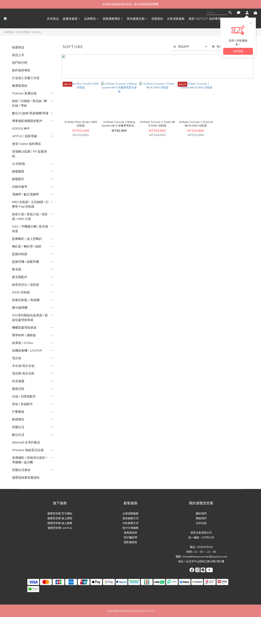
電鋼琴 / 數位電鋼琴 (25, 194)
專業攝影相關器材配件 (27, 121)
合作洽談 (201, 523)
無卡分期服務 (130, 528)
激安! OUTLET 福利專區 (205, 18)
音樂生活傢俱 (21, 470)
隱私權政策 (130, 542)
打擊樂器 (18, 412)
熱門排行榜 (19, 62)
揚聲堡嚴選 (70, 18)
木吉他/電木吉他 (23, 366)
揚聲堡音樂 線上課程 (59, 518)
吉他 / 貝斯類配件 (24, 396)
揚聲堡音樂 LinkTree (60, 528)
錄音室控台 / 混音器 (25, 284)
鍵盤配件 (18, 179)
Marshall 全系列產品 (26, 442)
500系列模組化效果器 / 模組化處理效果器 (30, 317)
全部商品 (9, 31)
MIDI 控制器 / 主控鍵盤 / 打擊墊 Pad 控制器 (30, 204)
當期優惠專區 (111, 18)
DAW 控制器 (23, 31)
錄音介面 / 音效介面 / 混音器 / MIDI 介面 (30, 216)
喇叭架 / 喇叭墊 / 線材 (26, 246)
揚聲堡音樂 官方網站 (59, 513)
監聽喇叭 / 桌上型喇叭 (27, 239)
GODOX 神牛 (21, 128)
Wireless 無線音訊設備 (28, 450)
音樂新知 (157, 18)
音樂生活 (18, 427)
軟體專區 (18, 419)
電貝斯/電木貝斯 (23, 373)
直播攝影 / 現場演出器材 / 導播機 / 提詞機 (29, 460)
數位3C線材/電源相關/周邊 (30, 113)
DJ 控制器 (18, 164)
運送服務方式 (130, 518)
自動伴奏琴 (19, 187)
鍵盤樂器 (18, 171)
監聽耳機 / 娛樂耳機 (25, 262)
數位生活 (18, 435)
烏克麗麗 (18, 381)
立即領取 (238, 51)
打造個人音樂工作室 (26, 78)
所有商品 (53, 18)
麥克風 (16, 269)
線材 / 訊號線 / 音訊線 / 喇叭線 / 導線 (29, 103)
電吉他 (16, 358)
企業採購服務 (176, 18)
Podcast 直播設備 (24, 93)
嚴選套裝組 (19, 85)
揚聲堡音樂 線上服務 (59, 523)
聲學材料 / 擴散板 (24, 335)
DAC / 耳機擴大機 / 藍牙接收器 (30, 228)
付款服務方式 (130, 523)
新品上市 (18, 55)
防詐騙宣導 (130, 537)
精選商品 (18, 47)
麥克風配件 (19, 277)
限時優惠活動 (136, 18)
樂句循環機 (19, 307)
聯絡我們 (201, 518)
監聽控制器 (19, 254)
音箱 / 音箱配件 (22, 404)
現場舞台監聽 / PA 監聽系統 (29, 153)
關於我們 (201, 513)
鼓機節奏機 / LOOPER (27, 350)
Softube (36, 31)
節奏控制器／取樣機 (26, 300)
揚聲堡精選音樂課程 (26, 477)
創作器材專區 (21, 70)
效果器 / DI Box (22, 343)
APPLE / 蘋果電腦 (24, 136)
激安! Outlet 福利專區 (26, 144)
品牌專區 (90, 18)
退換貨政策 (130, 532)
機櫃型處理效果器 (24, 327)
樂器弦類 (18, 389)
